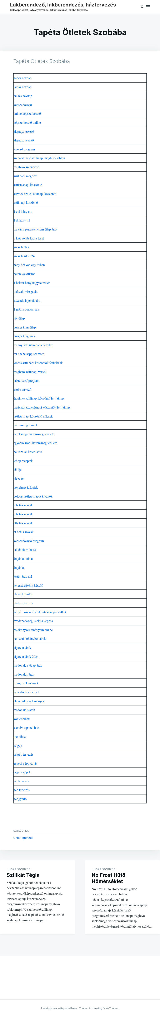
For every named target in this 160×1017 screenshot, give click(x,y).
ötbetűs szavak (23, 523)
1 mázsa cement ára (26, 309)
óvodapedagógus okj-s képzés (33, 621)
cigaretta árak (22, 647)
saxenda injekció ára (27, 300)
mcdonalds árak (24, 674)
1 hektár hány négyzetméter (32, 282)
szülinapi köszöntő (26, 202)
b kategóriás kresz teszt (29, 238)
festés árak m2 (23, 576)
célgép (18, 745)
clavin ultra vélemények (29, 701)
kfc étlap (19, 318)
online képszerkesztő (27, 113)
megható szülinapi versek (30, 371)
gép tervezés (22, 790)
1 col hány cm (23, 211)
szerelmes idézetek (26, 487)
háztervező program (26, 380)
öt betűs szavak (24, 532)
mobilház (20, 736)
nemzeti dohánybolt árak (30, 638)
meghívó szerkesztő (26, 167)
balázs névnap (23, 95)
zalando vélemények (27, 692)
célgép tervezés (23, 754)
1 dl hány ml (22, 220)
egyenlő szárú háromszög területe (35, 442)
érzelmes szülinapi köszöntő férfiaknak (39, 398)
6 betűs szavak (23, 514)
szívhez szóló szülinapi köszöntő (35, 193)
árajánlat (19, 567)
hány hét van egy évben (29, 264)
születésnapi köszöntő (28, 184)
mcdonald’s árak (24, 710)
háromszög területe (26, 425)
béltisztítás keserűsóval (28, 451)
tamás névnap (22, 87)
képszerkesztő (23, 104)
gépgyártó (20, 799)
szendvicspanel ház (26, 727)
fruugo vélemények (26, 683)
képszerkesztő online (27, 122)
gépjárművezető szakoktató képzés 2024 (40, 612)
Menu (148, 7)
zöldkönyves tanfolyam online (33, 630)
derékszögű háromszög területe (34, 434)
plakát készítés (23, 594)
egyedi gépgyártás (25, 763)
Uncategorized (23, 837)
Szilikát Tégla (23, 875)
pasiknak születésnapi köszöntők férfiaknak (42, 407)
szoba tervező (22, 389)
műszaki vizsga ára (26, 291)
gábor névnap (22, 78)
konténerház (22, 719)
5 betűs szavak (23, 505)
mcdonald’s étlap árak (28, 665)
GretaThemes (111, 1008)
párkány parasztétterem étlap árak (35, 229)
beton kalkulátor (24, 273)
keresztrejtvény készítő (28, 585)
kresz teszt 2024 (24, 256)
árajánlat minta (23, 558)
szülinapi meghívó (25, 176)
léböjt (17, 469)
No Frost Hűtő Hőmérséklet (108, 878)
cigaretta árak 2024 (26, 656)
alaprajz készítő (24, 140)
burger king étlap (25, 327)
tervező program (24, 149)
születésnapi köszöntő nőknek (33, 416)
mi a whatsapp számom (29, 353)
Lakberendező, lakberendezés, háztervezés (63, 5)
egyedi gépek (22, 772)
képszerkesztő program (29, 540)
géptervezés (21, 781)
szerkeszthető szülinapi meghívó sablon (39, 158)
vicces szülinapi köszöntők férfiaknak (38, 362)
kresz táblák (21, 247)
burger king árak (24, 336)
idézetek (19, 478)
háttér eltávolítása (25, 549)
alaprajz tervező (24, 131)
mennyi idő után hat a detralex (33, 345)
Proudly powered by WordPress (59, 1008)
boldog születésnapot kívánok (33, 496)
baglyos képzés (23, 603)
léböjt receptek (23, 460)
